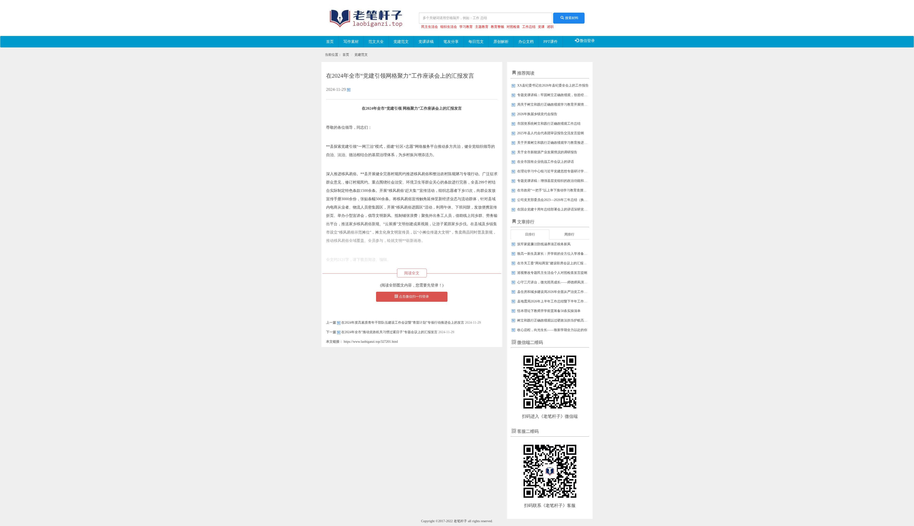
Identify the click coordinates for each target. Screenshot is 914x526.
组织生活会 (448, 27)
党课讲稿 (426, 42)
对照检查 (513, 27)
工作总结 (529, 27)
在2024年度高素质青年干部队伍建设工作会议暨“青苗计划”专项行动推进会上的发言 (402, 322)
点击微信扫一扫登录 (413, 296)
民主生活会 (429, 27)
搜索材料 (571, 18)
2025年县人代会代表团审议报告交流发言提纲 (550, 133)
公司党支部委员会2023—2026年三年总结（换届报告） (557, 200)
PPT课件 (550, 42)
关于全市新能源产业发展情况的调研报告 (547, 152)
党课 (541, 27)
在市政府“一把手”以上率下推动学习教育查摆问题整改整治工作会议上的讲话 (573, 190)
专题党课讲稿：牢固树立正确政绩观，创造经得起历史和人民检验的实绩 (570, 95)
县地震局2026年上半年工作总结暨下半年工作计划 (554, 301)
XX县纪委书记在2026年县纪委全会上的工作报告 (553, 85)
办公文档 (526, 42)
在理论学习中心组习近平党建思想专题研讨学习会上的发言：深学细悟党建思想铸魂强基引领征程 (589, 171)
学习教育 (466, 27)
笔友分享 (451, 42)
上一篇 (331, 322)
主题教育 (481, 27)
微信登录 (587, 41)
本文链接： (334, 341)
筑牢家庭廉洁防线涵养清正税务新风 (544, 244)
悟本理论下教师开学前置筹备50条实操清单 (549, 311)
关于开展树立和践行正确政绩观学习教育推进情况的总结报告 (562, 142)
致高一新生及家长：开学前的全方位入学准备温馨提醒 (557, 253)
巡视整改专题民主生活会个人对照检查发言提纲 (552, 273)
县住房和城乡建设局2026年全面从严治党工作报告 (554, 292)
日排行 (530, 234)
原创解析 (501, 42)
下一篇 (331, 332)
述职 (550, 27)
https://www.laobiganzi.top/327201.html (371, 341)
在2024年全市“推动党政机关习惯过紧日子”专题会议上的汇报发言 (389, 332)
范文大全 (376, 42)
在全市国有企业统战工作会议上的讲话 (545, 161)
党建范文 (401, 42)
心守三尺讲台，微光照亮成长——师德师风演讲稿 (554, 282)
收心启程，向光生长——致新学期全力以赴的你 (552, 330)
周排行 (569, 234)
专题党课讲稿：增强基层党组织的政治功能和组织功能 (557, 181)
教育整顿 (497, 27)
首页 (330, 42)
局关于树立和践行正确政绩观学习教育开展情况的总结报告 (560, 104)
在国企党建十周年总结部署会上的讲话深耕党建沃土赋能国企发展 (565, 209)
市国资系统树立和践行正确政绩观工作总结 (549, 123)
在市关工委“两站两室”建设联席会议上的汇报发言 (553, 263)
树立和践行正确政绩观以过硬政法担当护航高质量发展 (557, 320)
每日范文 (476, 42)
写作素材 (351, 42)
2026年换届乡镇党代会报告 (537, 114)
